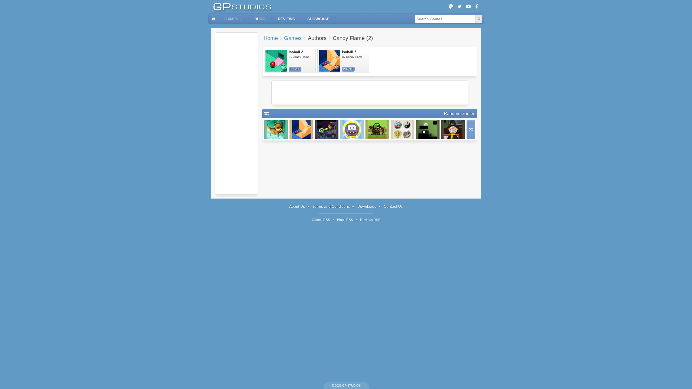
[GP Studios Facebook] (477, 6)
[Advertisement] (236, 113)
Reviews (286, 19)
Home (271, 38)
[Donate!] (451, 6)
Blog (259, 19)
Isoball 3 (349, 52)
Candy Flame (301, 56)
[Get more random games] (471, 129)
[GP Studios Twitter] (459, 6)
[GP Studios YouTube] (468, 6)
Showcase (318, 19)
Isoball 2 (296, 52)
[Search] (478, 19)
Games (231, 19)
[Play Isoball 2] (276, 61)
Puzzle (295, 69)
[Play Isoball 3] (329, 61)
